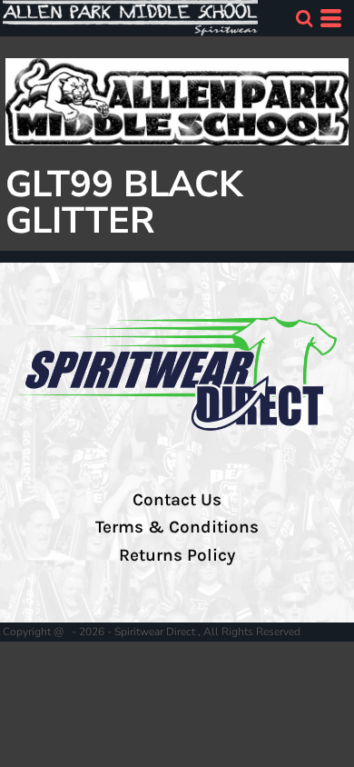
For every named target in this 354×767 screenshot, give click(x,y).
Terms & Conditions (177, 527)
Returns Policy (177, 555)
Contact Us (177, 500)
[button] (304, 18)
